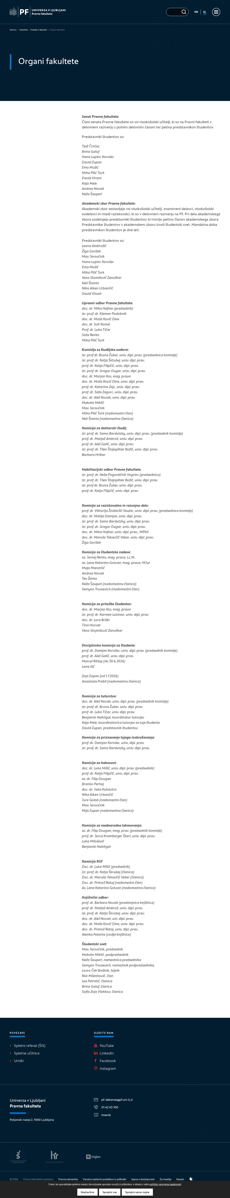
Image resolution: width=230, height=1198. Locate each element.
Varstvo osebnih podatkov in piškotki (104, 1179)
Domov (13, 30)
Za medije (165, 1179)
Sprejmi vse (110, 1192)
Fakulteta (23, 30)
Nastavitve (87, 1192)
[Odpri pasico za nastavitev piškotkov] (191, 1179)
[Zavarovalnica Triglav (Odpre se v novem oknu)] (93, 1157)
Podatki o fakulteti (38, 30)
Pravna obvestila (68, 1179)
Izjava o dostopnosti (143, 1179)
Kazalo (180, 1179)
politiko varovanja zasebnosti (165, 1185)
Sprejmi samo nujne (137, 1192)
